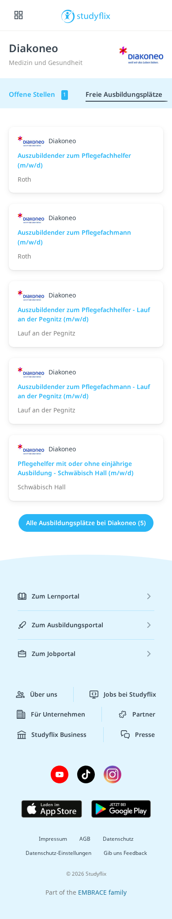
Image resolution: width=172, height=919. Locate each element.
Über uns (43, 694)
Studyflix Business (58, 734)
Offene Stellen (37, 94)
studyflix (94, 15)
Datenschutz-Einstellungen (58, 853)
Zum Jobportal (53, 653)
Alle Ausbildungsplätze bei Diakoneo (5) (86, 523)
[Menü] (18, 15)
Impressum (53, 839)
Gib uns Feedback (125, 853)
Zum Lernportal (55, 596)
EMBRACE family (102, 892)
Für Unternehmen (58, 714)
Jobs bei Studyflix (130, 694)
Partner (143, 714)
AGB (84, 839)
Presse (145, 734)
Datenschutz (118, 839)
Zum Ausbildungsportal (67, 625)
